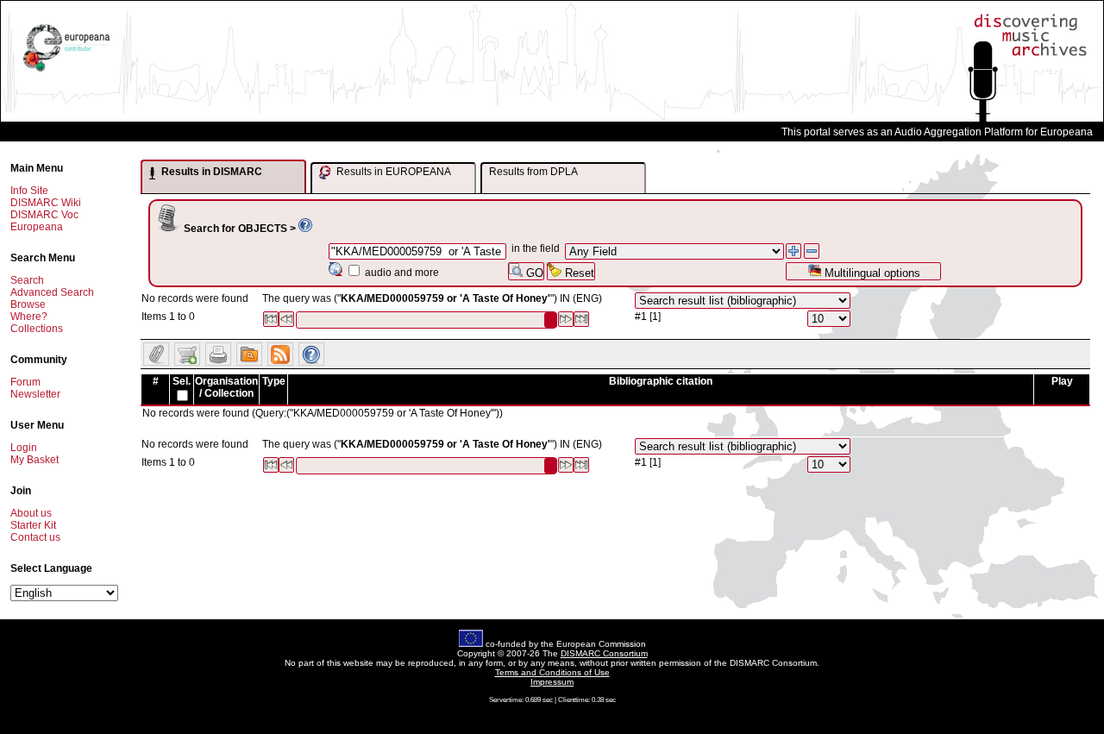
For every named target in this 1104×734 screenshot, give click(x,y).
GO (533, 273)
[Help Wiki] (305, 229)
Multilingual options (870, 273)
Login (23, 448)
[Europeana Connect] (66, 72)
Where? (28, 317)
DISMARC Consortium (604, 653)
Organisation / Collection (226, 387)
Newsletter (35, 394)
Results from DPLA (533, 172)
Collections (36, 329)
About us (31, 513)
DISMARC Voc (44, 215)
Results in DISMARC (210, 172)
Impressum (552, 682)
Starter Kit (33, 525)
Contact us (35, 537)
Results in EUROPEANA (392, 172)
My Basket (34, 460)
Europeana (36, 227)
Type (273, 381)
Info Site (29, 191)
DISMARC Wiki (45, 203)
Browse (28, 304)
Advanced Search (52, 292)
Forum (25, 382)
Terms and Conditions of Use (552, 672)
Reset (577, 273)
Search (27, 280)
